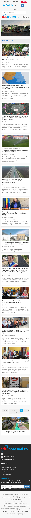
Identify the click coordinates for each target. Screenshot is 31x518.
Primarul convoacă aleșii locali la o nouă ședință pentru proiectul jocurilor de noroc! (15, 301)
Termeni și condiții (7, 511)
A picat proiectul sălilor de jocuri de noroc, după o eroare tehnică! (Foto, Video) (15, 361)
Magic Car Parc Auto (8, 469)
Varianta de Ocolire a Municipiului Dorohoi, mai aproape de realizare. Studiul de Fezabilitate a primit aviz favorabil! (15, 118)
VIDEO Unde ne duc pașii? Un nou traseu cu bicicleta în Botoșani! (14, 432)
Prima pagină (7, 497)
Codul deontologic (16, 499)
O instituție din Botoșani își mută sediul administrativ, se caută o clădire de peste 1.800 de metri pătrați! (15, 87)
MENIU (26, 17)
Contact (14, 498)
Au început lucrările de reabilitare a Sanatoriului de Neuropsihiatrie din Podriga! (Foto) (15, 243)
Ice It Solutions (6, 474)
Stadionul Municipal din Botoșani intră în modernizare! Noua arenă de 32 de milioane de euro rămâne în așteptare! (15, 150)
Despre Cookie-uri (10, 513)
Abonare (27, 486)
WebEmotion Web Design (9, 467)
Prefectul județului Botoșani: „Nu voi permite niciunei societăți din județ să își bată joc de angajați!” (14, 213)
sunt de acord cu (14, 488)
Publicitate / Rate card (23, 498)
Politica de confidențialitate (19, 488)
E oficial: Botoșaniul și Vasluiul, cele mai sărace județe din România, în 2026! (15, 58)
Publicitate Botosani (8, 472)
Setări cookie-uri (21, 513)
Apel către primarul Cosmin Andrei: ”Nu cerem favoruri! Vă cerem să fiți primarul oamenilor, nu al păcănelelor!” (15, 392)
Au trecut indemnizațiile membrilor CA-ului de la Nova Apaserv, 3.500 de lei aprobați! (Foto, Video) (15, 331)
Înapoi (5, 410)
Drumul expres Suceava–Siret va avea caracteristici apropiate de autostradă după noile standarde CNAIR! (14, 181)
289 (13, 413)
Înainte (18, 413)
